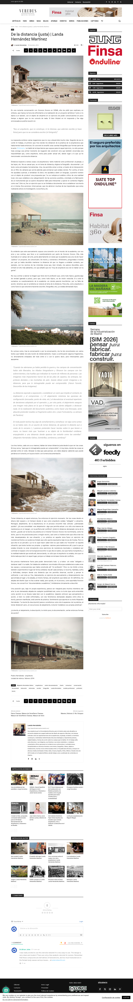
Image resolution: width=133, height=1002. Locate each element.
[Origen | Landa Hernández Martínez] (19, 871)
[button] (119, 20)
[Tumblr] (121, 2)
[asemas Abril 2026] (105, 156)
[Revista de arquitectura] (27, 12)
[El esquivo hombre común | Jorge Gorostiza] (75, 779)
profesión (79, 688)
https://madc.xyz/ (101, 514)
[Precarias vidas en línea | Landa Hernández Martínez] (56, 871)
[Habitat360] (105, 226)
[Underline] (26, 935)
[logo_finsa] (105, 50)
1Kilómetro (21, 148)
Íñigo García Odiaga (104, 528)
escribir (39, 688)
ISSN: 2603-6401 (75, 983)
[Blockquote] (38, 935)
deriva (50, 784)
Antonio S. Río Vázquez (106, 547)
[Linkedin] (115, 2)
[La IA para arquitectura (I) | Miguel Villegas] (75, 808)
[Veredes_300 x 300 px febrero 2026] (105, 265)
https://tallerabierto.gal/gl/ (103, 523)
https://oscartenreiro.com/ (103, 542)
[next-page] (15, 830)
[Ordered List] (32, 935)
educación (24, 688)
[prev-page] (12, 830)
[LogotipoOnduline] (105, 61)
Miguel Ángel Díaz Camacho (107, 509)
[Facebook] (106, 2)
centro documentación (51, 685)
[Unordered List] (35, 935)
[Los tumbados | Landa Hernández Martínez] (75, 848)
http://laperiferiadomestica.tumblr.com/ (38, 728)
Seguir (118, 83)
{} (46, 935)
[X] (31, 50)
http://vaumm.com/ (102, 532)
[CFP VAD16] (105, 380)
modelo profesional (69, 688)
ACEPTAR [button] (126, 997)
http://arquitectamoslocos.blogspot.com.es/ (108, 504)
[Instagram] (112, 2)
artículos (69, 812)
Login (81, 921)
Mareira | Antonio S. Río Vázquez (72, 713)
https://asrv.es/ (101, 551)
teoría (13, 691)
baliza (31, 812)
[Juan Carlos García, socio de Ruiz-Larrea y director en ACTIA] (38, 808)
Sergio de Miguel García (106, 584)
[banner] (105, 414)
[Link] (43, 935)
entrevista (32, 688)
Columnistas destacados (98, 476)
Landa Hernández (21, 45)
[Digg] (64, 50)
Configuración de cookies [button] (111, 997)
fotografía (46, 688)
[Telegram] (59, 50)
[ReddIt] (50, 50)
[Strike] (29, 935)
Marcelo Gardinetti (104, 556)
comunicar (68, 685)
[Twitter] (109, 2)
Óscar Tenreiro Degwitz (106, 537)
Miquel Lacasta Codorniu (106, 491)
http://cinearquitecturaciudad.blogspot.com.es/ (108, 486)
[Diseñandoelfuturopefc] (105, 300)
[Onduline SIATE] (105, 191)
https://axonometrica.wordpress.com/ (106, 495)
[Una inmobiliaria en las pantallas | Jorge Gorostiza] (19, 779)
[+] (49, 935)
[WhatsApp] (40, 50)
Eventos (92, 323)
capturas (14, 784)
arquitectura (39, 685)
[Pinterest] (118, 2)
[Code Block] (40, 935)
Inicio (12, 26)
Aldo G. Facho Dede (104, 575)
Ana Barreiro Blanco (104, 519)
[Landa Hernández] (12, 45)
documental (15, 688)
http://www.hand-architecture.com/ (106, 588)
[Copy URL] (74, 50)
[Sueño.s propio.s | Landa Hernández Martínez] (38, 871)
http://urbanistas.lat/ (102, 579)
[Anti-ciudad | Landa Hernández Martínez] (19, 848)
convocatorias (15, 812)
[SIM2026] (105, 345)
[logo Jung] (105, 40)
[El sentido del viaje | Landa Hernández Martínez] (38, 848)
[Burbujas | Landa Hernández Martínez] (75, 871)
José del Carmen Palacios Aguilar (106, 566)
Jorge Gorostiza (103, 481)
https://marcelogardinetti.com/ (104, 560)
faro (16, 26)
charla (61, 685)
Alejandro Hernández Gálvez (25, 685)
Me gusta (117, 79)
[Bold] (20, 935)
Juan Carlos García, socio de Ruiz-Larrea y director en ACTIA (38, 817)
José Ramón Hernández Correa (108, 500)
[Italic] (23, 935)
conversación (77, 685)
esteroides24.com (58, 960)
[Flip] (69, 50)
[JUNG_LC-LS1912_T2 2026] (105, 122)
